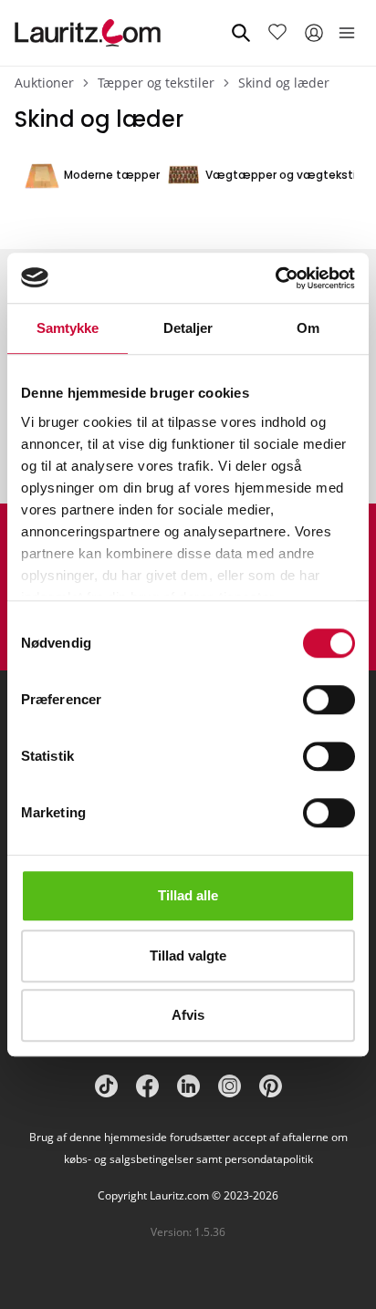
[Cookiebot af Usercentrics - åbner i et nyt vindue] (275, 278)
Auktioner (44, 82)
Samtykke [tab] (68, 328)
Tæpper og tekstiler (156, 82)
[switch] (329, 699)
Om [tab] (308, 328)
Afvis (188, 1015)
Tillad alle (188, 895)
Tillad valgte (188, 955)
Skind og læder (283, 82)
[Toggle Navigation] (346, 33)
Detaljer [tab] (188, 328)
